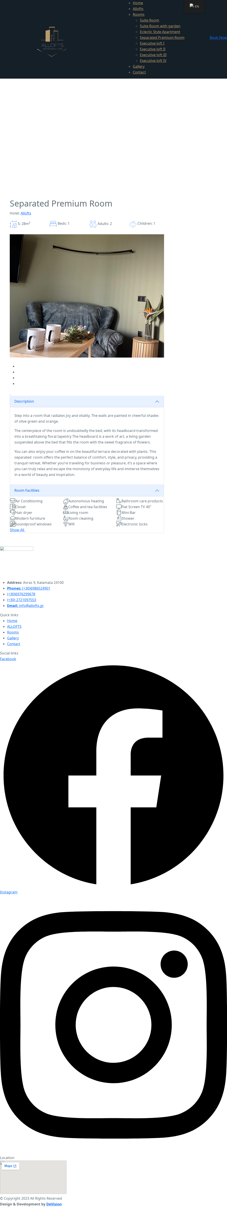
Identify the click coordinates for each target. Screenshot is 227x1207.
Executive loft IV (153, 60)
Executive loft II (152, 49)
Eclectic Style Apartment (160, 31)
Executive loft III (153, 54)
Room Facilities (26, 490)
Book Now (218, 37)
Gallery (139, 66)
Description (24, 401)
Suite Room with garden (160, 26)
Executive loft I (152, 43)
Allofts (138, 8)
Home (138, 2)
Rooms (139, 14)
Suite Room (149, 20)
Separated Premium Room (162, 37)
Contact (139, 72)
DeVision (54, 1204)
